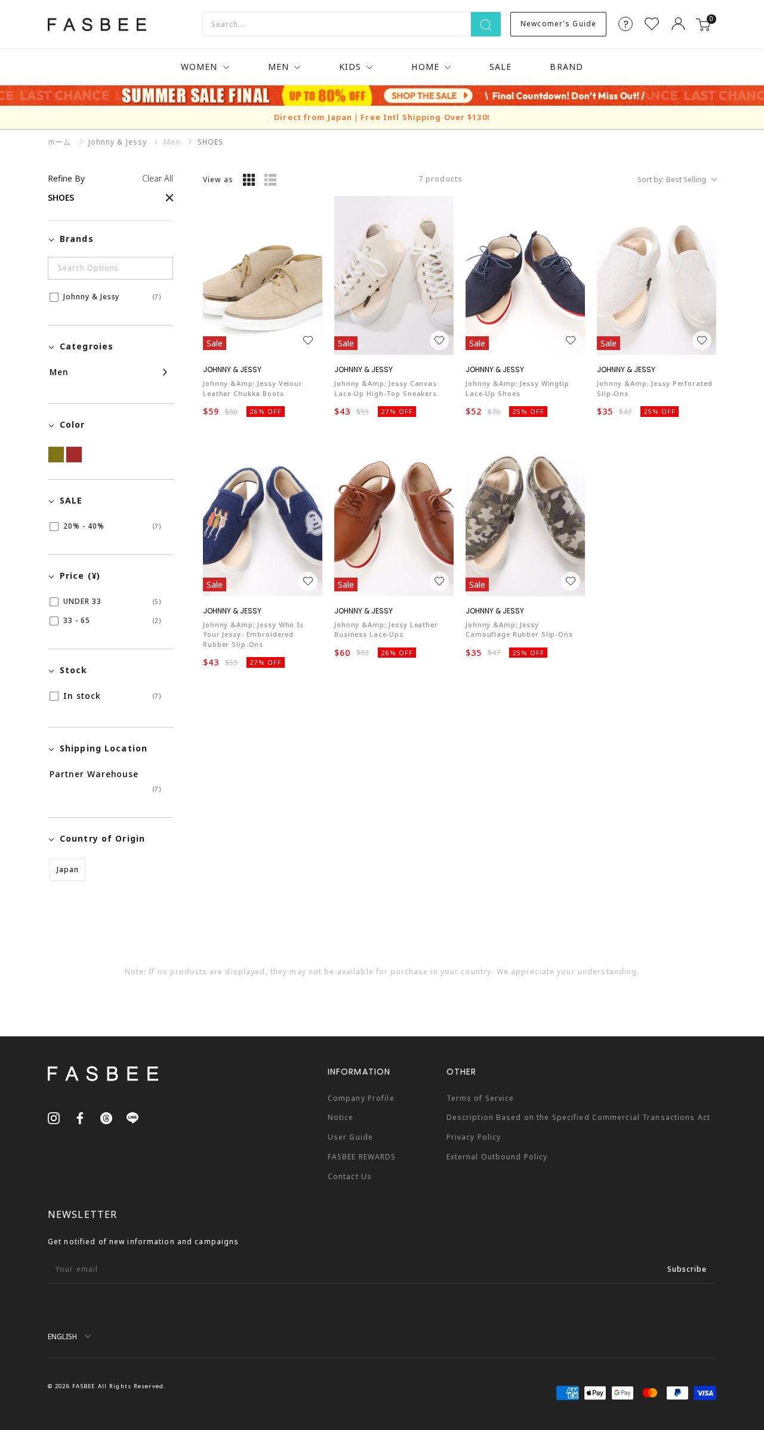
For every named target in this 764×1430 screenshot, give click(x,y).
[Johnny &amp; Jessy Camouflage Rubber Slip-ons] (525, 516)
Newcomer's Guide (558, 24)
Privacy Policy (473, 1137)
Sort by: (671, 179)
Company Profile (361, 1098)
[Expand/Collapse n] (108, 372)
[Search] (486, 24)
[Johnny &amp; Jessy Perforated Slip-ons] (656, 275)
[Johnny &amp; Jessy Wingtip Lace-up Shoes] (525, 275)
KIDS (350, 66)
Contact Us (350, 1176)
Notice (341, 1117)
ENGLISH (62, 1336)
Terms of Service (480, 1098)
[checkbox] (108, 297)
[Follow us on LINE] (132, 1117)
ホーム (59, 142)
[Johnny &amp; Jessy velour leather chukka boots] (262, 275)
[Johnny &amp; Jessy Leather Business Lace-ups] (394, 516)
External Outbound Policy (497, 1157)
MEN (278, 66)
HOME (425, 66)
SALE (500, 66)
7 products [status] (440, 179)
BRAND (566, 66)
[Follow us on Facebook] (80, 1117)
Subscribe (687, 1269)
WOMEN (199, 66)
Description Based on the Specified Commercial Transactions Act (578, 1117)
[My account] (678, 24)
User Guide (350, 1137)
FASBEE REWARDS (362, 1157)
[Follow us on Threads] (106, 1117)
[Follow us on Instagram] (54, 1117)
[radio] (249, 180)
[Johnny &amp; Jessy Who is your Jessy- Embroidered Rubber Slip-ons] (262, 516)
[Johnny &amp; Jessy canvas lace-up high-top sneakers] (394, 275)
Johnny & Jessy (117, 142)
